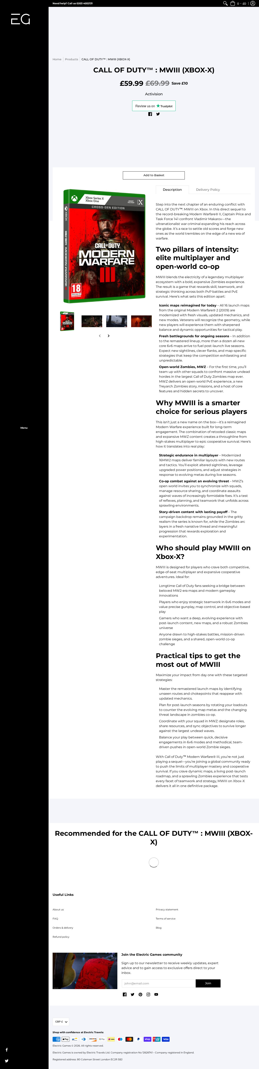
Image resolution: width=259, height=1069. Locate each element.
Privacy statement (167, 909)
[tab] (172, 190)
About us (58, 909)
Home (57, 59)
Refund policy (61, 936)
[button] (238, 3)
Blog (158, 927)
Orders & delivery (63, 927)
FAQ (55, 918)
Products (71, 59)
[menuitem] (225, 3)
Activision (154, 94)
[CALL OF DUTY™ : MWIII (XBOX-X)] (67, 321)
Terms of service (165, 918)
